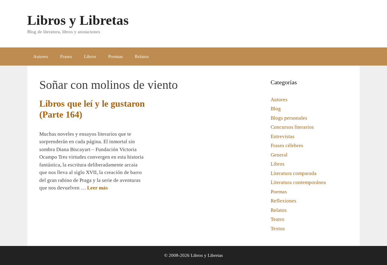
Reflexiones (283, 201)
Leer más (97, 188)
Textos (278, 228)
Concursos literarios (292, 127)
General (279, 155)
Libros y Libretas (78, 20)
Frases (66, 56)
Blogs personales (289, 118)
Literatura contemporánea (298, 182)
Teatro (277, 219)
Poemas (115, 56)
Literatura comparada (294, 173)
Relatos (142, 56)
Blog (276, 108)
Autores (40, 56)
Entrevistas (282, 136)
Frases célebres (287, 145)
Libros (90, 56)
